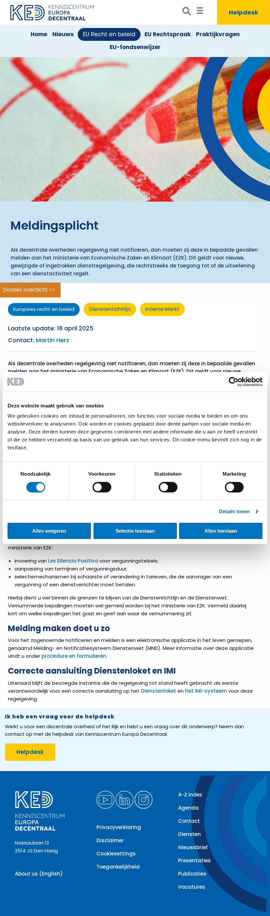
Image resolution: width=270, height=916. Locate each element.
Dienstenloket (158, 690)
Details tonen (234, 511)
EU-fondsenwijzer (135, 47)
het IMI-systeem (206, 690)
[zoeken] (187, 12)
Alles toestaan (220, 531)
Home (39, 34)
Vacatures (191, 886)
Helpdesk (30, 752)
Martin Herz (52, 340)
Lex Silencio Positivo (73, 560)
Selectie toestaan (135, 531)
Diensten (189, 834)
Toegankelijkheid (118, 866)
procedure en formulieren (73, 655)
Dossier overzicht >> (29, 289)
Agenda (188, 807)
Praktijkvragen (218, 34)
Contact (189, 821)
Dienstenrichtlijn (110, 309)
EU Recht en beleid (109, 34)
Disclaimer (110, 840)
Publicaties (192, 873)
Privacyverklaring (118, 827)
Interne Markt (162, 309)
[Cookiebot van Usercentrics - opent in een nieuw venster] (233, 382)
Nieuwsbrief (193, 847)
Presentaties (194, 860)
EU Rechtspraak (168, 34)
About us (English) (39, 873)
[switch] (102, 487)
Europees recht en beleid (43, 309)
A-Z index (190, 794)
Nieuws (63, 34)
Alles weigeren (49, 531)
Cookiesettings (116, 853)
